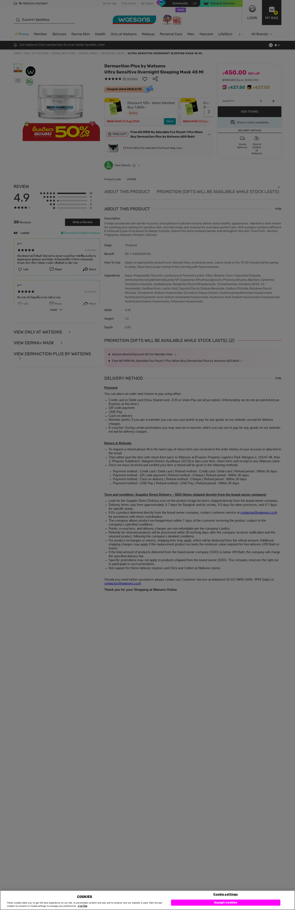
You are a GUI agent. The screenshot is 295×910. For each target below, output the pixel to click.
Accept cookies (226, 902)
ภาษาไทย (82, 906)
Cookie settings (225, 894)
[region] (147, 900)
